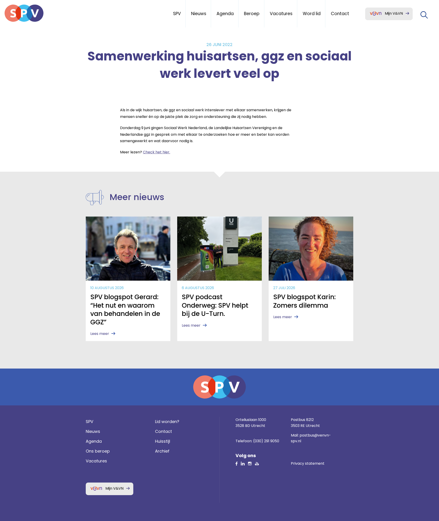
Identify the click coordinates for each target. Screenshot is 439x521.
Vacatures (96, 461)
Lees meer (99, 333)
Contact (163, 431)
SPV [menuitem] (177, 14)
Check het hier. (156, 152)
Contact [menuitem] (340, 14)
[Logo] (24, 13)
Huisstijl (162, 441)
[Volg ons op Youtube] (257, 463)
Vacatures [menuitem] (281, 14)
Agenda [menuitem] (225, 14)
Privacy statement (307, 463)
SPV (89, 421)
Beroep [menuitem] (252, 14)
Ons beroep (98, 451)
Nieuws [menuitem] (198, 14)
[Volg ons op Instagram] (250, 463)
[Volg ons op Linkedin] (237, 463)
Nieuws (93, 431)
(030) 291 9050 (266, 441)
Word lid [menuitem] (312, 14)
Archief (162, 451)
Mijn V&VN (394, 13)
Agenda (94, 441)
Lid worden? (167, 421)
